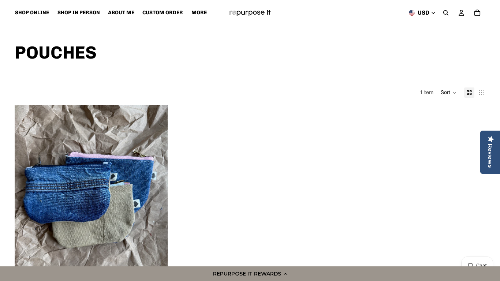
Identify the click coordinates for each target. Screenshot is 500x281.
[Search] (446, 13)
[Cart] (477, 13)
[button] (250, 273)
